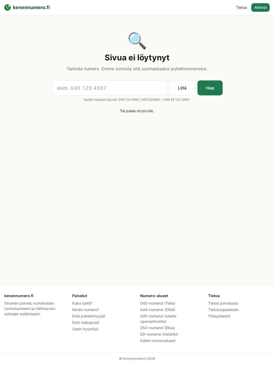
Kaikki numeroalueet (158, 340)
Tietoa (241, 7)
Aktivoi (260, 7)
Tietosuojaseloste (223, 309)
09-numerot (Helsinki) (159, 334)
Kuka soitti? (82, 303)
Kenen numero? (85, 309)
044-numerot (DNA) (157, 309)
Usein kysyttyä (85, 329)
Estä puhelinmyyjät (88, 316)
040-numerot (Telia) (157, 303)
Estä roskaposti (85, 322)
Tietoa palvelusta (223, 303)
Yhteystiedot (219, 316)
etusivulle (145, 110)
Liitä (182, 88)
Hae (210, 88)
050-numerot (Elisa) (157, 327)
